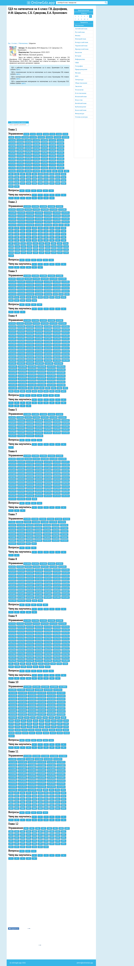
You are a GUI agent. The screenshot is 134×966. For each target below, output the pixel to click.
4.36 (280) (30, 336)
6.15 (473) (30, 462)
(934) (11, 793)
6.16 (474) (39, 462)
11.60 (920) (12, 787)
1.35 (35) (52, 146)
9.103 (47, 664)
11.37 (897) (22, 774)
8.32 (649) (57, 576)
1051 (63, 844)
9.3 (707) (43, 620)
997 (43, 828)
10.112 (39, 733)
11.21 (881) (41, 765)
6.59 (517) (48, 480)
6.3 (34, 503)
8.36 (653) (30, 579)
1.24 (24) (20, 143)
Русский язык (80, 32)
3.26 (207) (65, 285)
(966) (22, 802)
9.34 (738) (12, 636)
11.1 (22, 812)
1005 (28, 831)
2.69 (11, 234)
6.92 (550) (30, 496)
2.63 (34, 231)
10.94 (41, 727)
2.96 (52, 240)
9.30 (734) (39, 633)
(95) (11, 174)
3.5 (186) (59, 276)
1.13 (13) (49, 137)
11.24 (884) (12, 768)
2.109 (11, 246)
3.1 (22, 304)
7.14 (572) (12, 525)
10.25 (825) (22, 699)
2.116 (54, 246)
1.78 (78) (60, 165)
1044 (22, 844)
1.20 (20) (44, 140)
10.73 (35, 720)
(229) (66, 294)
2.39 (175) (57, 222)
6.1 (22, 503)
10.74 (41, 720)
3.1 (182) (27, 276)
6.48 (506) (12, 477)
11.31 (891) (22, 771)
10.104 (45, 730)
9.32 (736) (57, 633)
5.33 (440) (65, 426)
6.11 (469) (53, 459)
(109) (34, 177)
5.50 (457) (30, 436)
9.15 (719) (30, 627)
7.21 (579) (12, 528)
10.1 (22, 740)
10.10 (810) (48, 690)
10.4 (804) (54, 687)
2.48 (67, 225)
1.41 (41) (44, 149)
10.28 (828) (51, 699)
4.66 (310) (48, 348)
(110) (40, 177)
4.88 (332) (57, 357)
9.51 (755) (39, 642)
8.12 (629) (62, 567)
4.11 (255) (53, 323)
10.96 (54, 727)
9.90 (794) (12, 660)
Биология (78, 52)
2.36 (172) (30, 222)
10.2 (27, 740)
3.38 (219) (48, 291)
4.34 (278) (12, 336)
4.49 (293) (21, 342)
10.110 (25, 733)
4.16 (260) (39, 326)
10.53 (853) (61, 711)
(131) (46, 183)
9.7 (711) (20, 623)
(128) (28, 183)
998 (49, 828)
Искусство (79, 100)
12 (40, 198)
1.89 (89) (36, 171)
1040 (57, 841)
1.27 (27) (44, 143)
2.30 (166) (39, 219)
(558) (34, 499)
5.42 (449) (21, 433)
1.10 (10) (25, 137)
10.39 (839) (41, 705)
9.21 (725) (21, 630)
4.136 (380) (41, 382)
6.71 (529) (30, 486)
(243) (28, 300)
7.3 (34, 548)
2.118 (66, 246)
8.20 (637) (12, 573)
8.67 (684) (57, 591)
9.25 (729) (57, 630)
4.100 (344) (39, 363)
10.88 (66, 724)
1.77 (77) (52, 165)
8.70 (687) (21, 594)
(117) (22, 180)
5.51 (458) (39, 436)
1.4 (40, 191)
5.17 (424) (48, 420)
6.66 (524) (48, 483)
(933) (63, 790)
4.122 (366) (22, 376)
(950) (46, 796)
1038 (46, 841)
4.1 (22, 395)
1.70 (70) (52, 162)
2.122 (29, 249)
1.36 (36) (60, 146)
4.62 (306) (12, 348)
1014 (22, 834)
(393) (41, 388)
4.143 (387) (51, 385)
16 (63, 403)
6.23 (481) (39, 465)
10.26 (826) (32, 699)
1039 (51, 841)
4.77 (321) (21, 354)
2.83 (34, 237)
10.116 (66, 733)
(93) (60, 171)
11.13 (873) (22, 762)
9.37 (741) (39, 636)
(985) (16, 808)
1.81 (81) (28, 168)
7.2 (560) (34, 519)
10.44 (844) (32, 708)
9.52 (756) (48, 642)
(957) (28, 799)
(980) (46, 805)
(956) (22, 799)
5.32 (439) (57, 426)
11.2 (27, 812)
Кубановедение (80, 107)
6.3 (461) (43, 456)
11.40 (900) (51, 774)
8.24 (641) (48, 573)
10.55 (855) (22, 714)
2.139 (11, 256)
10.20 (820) (32, 696)
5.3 (34, 440)
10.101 (24, 730)
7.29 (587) (21, 531)
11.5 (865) (63, 756)
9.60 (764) (57, 645)
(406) (57, 391)
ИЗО (76, 76)
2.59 (11, 231)
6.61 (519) (65, 480)
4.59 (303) (48, 345)
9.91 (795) (21, 660)
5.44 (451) (39, 433)
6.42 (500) (21, 474)
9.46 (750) (57, 639)
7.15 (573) (21, 525)
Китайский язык (80, 103)
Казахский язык (80, 110)
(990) (46, 808)
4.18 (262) (57, 326)
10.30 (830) (12, 702)
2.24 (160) (48, 216)
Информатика (80, 59)
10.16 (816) (51, 693)
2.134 (41, 252)
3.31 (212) (48, 288)
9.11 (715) (53, 623)
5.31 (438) (48, 426)
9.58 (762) (39, 645)
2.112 (29, 246)
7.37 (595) (30, 534)
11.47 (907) (61, 777)
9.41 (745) (12, 639)
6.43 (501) (30, 474)
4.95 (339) (57, 360)
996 (38, 828)
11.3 (33, 812)
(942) (57, 793)
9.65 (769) (39, 648)
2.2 (28, 260)
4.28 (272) (21, 333)
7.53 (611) (47, 540)
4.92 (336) (30, 360)
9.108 (17, 667)
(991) (51, 808)
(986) (22, 808)
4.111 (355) (32, 369)
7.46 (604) (47, 537)
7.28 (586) (12, 531)
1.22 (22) (60, 140)
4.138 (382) (60, 382)
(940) (46, 793)
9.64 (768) (30, 648)
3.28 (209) (21, 288)
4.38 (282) (48, 336)
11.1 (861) (27, 756)
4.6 (51, 395)
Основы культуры (81, 117)
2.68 (63, 231)
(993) (63, 808)
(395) (53, 388)
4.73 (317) (48, 351)
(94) (66, 171)
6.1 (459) (27, 456)
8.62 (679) (12, 591)
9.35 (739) (21, 636)
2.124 (41, 249)
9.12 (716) (62, 623)
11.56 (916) (32, 784)
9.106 (65, 664)
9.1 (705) (27, 620)
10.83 (35, 724)
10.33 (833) (41, 702)
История (78, 56)
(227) (55, 294)
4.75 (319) (65, 351)
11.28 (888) (51, 768)
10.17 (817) (61, 693)
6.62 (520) (12, 483)
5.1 (22, 440)
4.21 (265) (21, 329)
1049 (51, 844)
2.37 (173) (39, 222)
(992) (57, 808)
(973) (63, 802)
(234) (34, 297)
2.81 (22, 237)
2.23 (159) (39, 216)
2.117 (60, 246)
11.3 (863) (45, 756)
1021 (63, 834)
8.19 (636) (65, 570)
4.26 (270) (65, 329)
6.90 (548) (12, 496)
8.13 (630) (12, 570)
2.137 (60, 252)
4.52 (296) (48, 342)
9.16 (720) (39, 627)
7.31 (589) (38, 531)
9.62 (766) (12, 648)
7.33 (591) (56, 531)
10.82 (29, 724)
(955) (16, 799)
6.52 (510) (48, 477)
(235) (40, 297)
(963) (63, 799)
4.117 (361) (32, 373)
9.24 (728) (48, 630)
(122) (51, 180)
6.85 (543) (30, 493)
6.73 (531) (48, 486)
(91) (49, 171)
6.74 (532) (57, 486)
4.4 (40, 395)
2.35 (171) (21, 222)
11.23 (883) (61, 765)
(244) (34, 300)
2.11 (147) (53, 209)
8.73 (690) (48, 594)
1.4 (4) (46, 134)
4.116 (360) (22, 373)
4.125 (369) (51, 376)
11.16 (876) (51, 762)
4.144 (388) (61, 385)
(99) (34, 174)
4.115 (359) (12, 373)
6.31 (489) (48, 468)
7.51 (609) (30, 540)
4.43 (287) (30, 339)
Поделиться (14, 928)
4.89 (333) (65, 357)
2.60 (16, 231)
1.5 (45, 191)
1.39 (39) (28, 149)
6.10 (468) (44, 459)
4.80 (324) (48, 354)
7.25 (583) (47, 528)
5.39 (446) (57, 429)
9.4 (40, 671)
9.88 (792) (57, 657)
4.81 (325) (57, 354)
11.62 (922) (32, 787)
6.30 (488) (39, 468)
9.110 (29, 667)
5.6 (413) (12, 417)
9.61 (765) (65, 645)
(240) (11, 300)
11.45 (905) (41, 777)
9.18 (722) (57, 627)
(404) (46, 391)
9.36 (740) (30, 636)
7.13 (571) (62, 522)
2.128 (66, 249)
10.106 (59, 730)
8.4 (40, 605)
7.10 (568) (36, 522)
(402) (34, 391)
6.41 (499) (12, 474)
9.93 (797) (39, 660)
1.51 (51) (12, 156)
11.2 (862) (36, 756)
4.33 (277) (65, 333)
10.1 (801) (27, 687)
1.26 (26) (36, 143)
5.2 (28, 440)
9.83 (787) (12, 657)
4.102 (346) (58, 363)
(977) (28, 805)
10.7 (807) (21, 690)
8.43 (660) (30, 582)
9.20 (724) (12, 630)
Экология (78, 86)
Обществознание (81, 83)
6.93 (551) (39, 496)
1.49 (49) (52, 152)
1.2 (28, 191)
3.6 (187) (12, 279)
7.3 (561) (42, 519)
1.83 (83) (44, 168)
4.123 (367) (32, 376)
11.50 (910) (32, 781)
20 (28, 406)
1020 (57, 834)
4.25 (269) (57, 329)
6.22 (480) (30, 465)
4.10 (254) (44, 323)
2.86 (52, 237)
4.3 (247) (43, 320)
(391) (30, 388)
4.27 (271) (12, 333)
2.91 (22, 240)
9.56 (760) (21, 645)
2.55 (46, 228)
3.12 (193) (62, 279)
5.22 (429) (30, 423)
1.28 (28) (52, 143)
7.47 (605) (56, 537)
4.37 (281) (39, 336)
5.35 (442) (21, 429)
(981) (51, 805)
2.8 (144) (28, 209)
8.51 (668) (39, 585)
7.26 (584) (56, 528)
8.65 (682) (39, 591)
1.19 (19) (36, 140)
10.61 (20, 717)
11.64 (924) (51, 787)
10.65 (45, 717)
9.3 (34, 671)
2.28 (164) (21, 219)
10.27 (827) (41, 699)
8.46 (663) (57, 582)
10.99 (11, 730)
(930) (45, 790)
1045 (28, 844)
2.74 (40, 234)
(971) (51, 802)
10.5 (45, 740)
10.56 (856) (32, 714)
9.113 (47, 667)
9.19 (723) (65, 627)
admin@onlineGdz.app (85, 963)
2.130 (17, 252)
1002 (11, 831)
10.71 (23, 720)
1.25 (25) (28, 143)
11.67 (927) (22, 790)
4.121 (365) (12, 376)
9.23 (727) (39, 630)
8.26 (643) (65, 573)
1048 (46, 844)
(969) (40, 802)
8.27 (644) (12, 576)
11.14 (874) (32, 762)
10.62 (27, 717)
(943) (63, 793)
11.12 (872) (12, 762)
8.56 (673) (21, 588)
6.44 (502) (39, 474)
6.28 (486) (21, 468)
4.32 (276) (57, 333)
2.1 (22, 260)
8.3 (34, 605)
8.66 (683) (48, 591)
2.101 (23, 243)
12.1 (22, 851)
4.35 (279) (21, 336)
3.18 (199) (57, 282)
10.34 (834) (51, 702)
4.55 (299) (12, 345)
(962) (57, 799)
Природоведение (81, 69)
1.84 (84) (52, 168)
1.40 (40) (36, 149)
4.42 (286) (21, 339)
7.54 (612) (56, 540)
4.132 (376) (60, 379)
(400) (22, 391)
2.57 (57, 228)
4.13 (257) (12, 326)
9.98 (16, 664)
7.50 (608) (21, 540)
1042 (11, 844)
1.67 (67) (28, 162)
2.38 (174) (48, 222)
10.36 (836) (12, 705)
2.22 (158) (30, 216)
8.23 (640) (39, 573)
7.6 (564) (66, 519)
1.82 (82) (36, 168)
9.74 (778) (57, 651)
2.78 (63, 234)
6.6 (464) (12, 459)
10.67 (57, 717)
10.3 (33, 740)
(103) (57, 174)
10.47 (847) (61, 708)
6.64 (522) (30, 483)
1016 (34, 834)
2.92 (28, 240)
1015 (28, 834)
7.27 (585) (64, 528)
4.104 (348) (22, 366)
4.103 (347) (12, 366)
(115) (11, 180)
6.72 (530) (39, 486)
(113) (57, 177)
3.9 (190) (36, 279)
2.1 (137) (27, 206)
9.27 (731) (12, 633)
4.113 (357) (51, 369)
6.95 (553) (57, 496)
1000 (61, 828)
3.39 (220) (57, 291)
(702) (28, 600)
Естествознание (80, 93)
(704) (40, 600)
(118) (28, 180)
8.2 (28, 605)
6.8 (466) (28, 459)
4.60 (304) (57, 345)
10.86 (54, 724)
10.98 (66, 727)
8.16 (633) (39, 570)
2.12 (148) (62, 209)
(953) (63, 796)
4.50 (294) (30, 342)
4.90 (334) (12, 360)
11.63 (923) (41, 787)
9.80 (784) (48, 654)
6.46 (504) (57, 474)
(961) (51, 799)
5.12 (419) (62, 417)
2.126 (54, 249)
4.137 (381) (51, 382)
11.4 (39, 812)
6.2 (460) (35, 456)
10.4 (39, 740)
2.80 (16, 237)
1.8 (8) (11, 137)
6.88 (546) (57, 493)
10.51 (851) (41, 711)
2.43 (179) (30, 225)
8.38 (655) (48, 579)
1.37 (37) (12, 149)
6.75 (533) (65, 486)
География (79, 66)
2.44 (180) (39, 225)
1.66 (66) (20, 162)
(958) (34, 799)
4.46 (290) (57, 339)
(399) (16, 391)
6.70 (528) (21, 486)
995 (32, 828)
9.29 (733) (30, 633)
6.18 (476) (57, 462)
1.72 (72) (12, 165)
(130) (40, 183)
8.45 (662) (48, 582)
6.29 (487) (30, 468)
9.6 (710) (12, 623)
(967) (28, 802)
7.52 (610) (38, 540)
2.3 (34, 260)
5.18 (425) (57, 420)
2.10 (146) (44, 209)
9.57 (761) (30, 645)
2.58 (63, 228)
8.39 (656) (57, 579)
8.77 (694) (21, 597)
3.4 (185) (51, 276)
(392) (36, 388)
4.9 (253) (36, 323)
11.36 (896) (12, 774)
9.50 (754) (30, 642)
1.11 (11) (33, 137)
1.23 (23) (12, 143)
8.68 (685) (65, 591)
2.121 (23, 249)
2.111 (23, 246)
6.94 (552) (48, 496)
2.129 (11, 252)
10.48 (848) (12, 711)
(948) (34, 796)
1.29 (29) (60, 143)
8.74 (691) (57, 594)
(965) (16, 802)
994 (26, 828)
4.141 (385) (32, 385)
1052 (11, 847)
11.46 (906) (51, 777)
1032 (11, 841)
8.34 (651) (12, 579)
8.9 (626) (36, 567)
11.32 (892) (32, 771)
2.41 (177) (12, 225)
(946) (22, 796)
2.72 (28, 234)
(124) (63, 180)
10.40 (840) (51, 705)
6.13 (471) (12, 462)
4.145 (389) (12, 388)
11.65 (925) (61, 787)
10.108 (11, 733)
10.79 (11, 724)
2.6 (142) (12, 209)
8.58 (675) (39, 588)
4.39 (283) (57, 336)
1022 (11, 837)
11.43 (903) (22, 777)
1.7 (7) (65, 134)
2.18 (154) (57, 212)
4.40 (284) (65, 336)
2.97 (57, 240)
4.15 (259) (30, 326)
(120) (40, 180)
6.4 (40, 503)
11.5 (45, 812)
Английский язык (81, 29)
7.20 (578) (64, 525)
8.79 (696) (39, 597)
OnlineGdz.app (43, 2)
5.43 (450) (30, 433)
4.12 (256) (62, 323)
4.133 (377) (12, 382)
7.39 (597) (47, 534)
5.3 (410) (43, 414)
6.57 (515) (30, 480)
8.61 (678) (65, 588)
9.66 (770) (48, 648)
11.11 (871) (57, 759)
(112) (51, 177)
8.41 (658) (12, 582)
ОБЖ (77, 63)
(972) (57, 802)
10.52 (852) (51, 711)
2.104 (41, 243)
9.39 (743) (57, 636)
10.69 (11, 720)
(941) (51, 793)
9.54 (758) (65, 642)
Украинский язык (81, 46)
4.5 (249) (59, 320)
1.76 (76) (44, 165)
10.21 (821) (41, 696)
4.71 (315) (30, 351)
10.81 (23, 724)
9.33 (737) (65, 633)
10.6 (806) (12, 690)
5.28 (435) (21, 426)
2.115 (47, 246)
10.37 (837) (22, 705)
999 (55, 828)
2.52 (28, 228)
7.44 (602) (30, 537)
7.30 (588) (30, 531)
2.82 (28, 237)
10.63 (33, 717)
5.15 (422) (30, 420)
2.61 (22, 231)
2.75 (46, 234)
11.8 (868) (30, 759)
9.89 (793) (65, 657)
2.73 (34, 234)
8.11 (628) (53, 567)
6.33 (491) (65, 468)
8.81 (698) (57, 597)
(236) (46, 297)
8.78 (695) (30, 597)
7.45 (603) (38, 537)
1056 (34, 847)
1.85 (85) (60, 168)
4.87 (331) (48, 357)
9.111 (35, 667)
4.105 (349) (32, 366)
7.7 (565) (12, 522)
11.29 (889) (60, 768)
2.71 (22, 234)
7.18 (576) (47, 525)
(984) (11, 808)
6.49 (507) (21, 477)
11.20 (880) (32, 765)
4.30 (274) (39, 333)
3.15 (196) (30, 282)
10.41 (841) (60, 705)
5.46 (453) (57, 433)
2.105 (47, 243)
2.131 (23, 252)
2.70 (16, 234)
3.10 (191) (44, 279)
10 (28, 198)
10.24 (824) (12, 699)
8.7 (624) (20, 567)
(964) (11, 802)
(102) (51, 174)
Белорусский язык (81, 42)
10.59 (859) (60, 714)
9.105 (59, 664)
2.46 (55, 225)
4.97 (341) (12, 363)
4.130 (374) (41, 379)
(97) (22, 174)
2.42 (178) (21, 225)
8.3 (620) (43, 563)
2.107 (59, 243)
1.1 (22, 191)
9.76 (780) (12, 654)
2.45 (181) (48, 225)
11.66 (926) (12, 790)
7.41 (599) (64, 534)
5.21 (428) (21, 423)
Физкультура (79, 113)
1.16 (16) (12, 140)
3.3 (34, 304)
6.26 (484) (65, 465)
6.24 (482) (48, 465)
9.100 (28, 664)
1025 (28, 837)
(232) (22, 297)
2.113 (35, 246)
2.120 (17, 249)
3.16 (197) (39, 282)
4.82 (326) (65, 354)
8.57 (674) (30, 588)
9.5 (45, 671)
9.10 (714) (44, 623)
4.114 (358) (61, 369)
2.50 (16, 228)
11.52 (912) (51, 781)
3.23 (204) (39, 285)
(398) (11, 391)
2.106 (53, 243)
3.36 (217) (30, 291)
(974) (11, 805)
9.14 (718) (21, 627)
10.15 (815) (41, 693)
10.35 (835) (61, 702)
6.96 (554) (65, 496)
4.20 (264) (12, 329)
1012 (11, 834)
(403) (40, 391)
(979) (40, 805)
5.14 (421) (21, 420)
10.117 (11, 736)
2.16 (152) (39, 212)
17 (11, 406)
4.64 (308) (30, 348)
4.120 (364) (60, 373)
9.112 (41, 667)
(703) (34, 600)
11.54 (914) (12, 784)
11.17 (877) (61, 762)
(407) (63, 391)
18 (17, 406)
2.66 (52, 231)
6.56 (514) (21, 480)
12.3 (33, 851)
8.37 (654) (39, 579)
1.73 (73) (20, 165)
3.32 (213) (57, 288)
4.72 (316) (39, 351)
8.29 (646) (30, 576)
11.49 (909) (22, 781)
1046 (34, 844)
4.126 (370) (61, 376)
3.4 (40, 304)
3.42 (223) (21, 294)
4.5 (45, 395)
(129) (34, 183)
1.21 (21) (52, 140)
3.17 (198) (48, 282)
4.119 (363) (51, 373)
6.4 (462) (51, 456)
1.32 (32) (28, 146)
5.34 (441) (12, 429)
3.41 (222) (12, 294)
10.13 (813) (22, 693)
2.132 (29, 252)
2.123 (35, 249)
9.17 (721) (48, 627)
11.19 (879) (22, 765)
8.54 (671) (65, 585)
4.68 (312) (65, 348)
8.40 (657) (65, 579)
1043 (16, 844)
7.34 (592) (64, 531)
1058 (46, 847)
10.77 (60, 720)
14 (52, 198)
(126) (16, 183)
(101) (46, 174)
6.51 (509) (39, 477)
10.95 (47, 727)
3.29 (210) (30, 288)
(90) (43, 171)
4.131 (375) (51, 379)
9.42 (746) (21, 639)
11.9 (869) (39, 759)
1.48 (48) (44, 152)
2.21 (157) (21, 216)
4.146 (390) (22, 388)
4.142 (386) (41, 385)
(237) (51, 297)
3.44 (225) (39, 294)
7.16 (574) (30, 525)
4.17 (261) (48, 326)
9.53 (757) (57, 642)
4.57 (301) (30, 345)
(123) (57, 180)
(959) (40, 799)
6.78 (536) (30, 490)
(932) (57, 790)
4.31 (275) (48, 333)
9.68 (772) (65, 648)
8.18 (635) (57, 570)
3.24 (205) (48, 285)
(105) (11, 177)
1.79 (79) (12, 168)
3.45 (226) (48, 294)
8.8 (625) (28, 567)
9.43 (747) (30, 639)
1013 (16, 834)
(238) (57, 297)
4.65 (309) (39, 348)
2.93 (34, 240)
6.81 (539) (57, 490)
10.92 (29, 727)
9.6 (51, 671)
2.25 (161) (57, 216)
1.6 (51, 191)
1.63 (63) (52, 159)
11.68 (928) (32, 790)
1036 (34, 841)
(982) (57, 805)
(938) (34, 793)
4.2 (28, 395)
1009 (51, 831)
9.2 (28, 671)
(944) (11, 796)
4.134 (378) (22, 382)
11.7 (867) (21, 759)
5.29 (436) (30, 426)
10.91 (23, 727)
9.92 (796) (30, 660)
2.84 (40, 237)
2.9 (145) (36, 209)
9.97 (11, 664)
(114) (63, 177)
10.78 (66, 720)
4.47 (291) (65, 339)
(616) (28, 543)
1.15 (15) (65, 137)
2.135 (47, 252)
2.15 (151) (30, 212)
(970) (46, 802)
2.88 (63, 237)
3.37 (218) (39, 291)
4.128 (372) (22, 379)
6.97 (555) (12, 499)
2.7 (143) (20, 209)
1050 (57, 844)
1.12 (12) (41, 137)
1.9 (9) (18, 137)
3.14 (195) (21, 282)
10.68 (63, 717)
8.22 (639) (30, 573)
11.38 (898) (32, 774)
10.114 (53, 733)
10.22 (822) (51, 696)
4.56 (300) (21, 345)
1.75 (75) (36, 165)
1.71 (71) (60, 162)
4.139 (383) (12, 385)
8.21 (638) (21, 573)
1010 (57, 831)
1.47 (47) (36, 152)
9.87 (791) (48, 657)
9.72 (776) (39, 651)
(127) (22, 183)
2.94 (40, 240)
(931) (51, 790)
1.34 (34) (44, 146)
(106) (16, 177)
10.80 (17, 724)
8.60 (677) (57, 588)
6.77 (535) (21, 490)
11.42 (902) (12, 777)
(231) (16, 297)
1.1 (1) (26, 134)
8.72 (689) (39, 594)
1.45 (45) (20, 152)
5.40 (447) (65, 429)
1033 (16, 841)
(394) (47, 388)
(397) (65, 388)
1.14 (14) (57, 137)
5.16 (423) (39, 420)
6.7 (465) (20, 459)
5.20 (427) (12, 423)
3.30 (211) (39, 288)
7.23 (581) (30, 528)
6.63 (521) (21, 483)
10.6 (51, 740)
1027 (40, 837)
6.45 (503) (48, 474)
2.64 (40, 231)
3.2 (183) (35, 276)
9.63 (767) (21, 648)
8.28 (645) (21, 576)
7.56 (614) (12, 543)
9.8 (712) (28, 623)
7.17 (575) (38, 525)
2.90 (16, 240)
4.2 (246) (35, 320)
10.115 (60, 733)
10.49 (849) (22, 711)
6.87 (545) (48, 493)
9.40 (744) (65, 636)
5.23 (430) (39, 423)
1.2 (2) (33, 134)
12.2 (27, 851)
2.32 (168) (57, 219)
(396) (59, 388)
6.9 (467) (36, 459)
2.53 (34, 228)
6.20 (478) (12, 465)
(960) (46, 799)
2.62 (28, 231)
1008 (46, 831)
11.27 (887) (41, 768)
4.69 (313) (12, 351)
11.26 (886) (32, 768)
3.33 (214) (65, 288)
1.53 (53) (28, 156)
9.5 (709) (59, 620)
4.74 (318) (57, 351)
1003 (16, 831)
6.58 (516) (39, 480)
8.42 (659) (21, 582)
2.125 (47, 249)
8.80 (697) (48, 597)
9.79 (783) (39, 654)
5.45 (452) (48, 433)
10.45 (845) (41, 708)
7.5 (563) (58, 519)
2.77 (57, 234)
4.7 (57, 395)
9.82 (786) (65, 654)
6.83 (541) (12, 493)
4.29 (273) (30, 333)
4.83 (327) (12, 357)
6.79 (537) (39, 490)
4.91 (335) (21, 360)
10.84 (41, 724)
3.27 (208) (12, 288)
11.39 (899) (41, 774)
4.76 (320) (12, 354)
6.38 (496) (48, 471)
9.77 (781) (21, 654)
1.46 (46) (28, 152)
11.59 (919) (60, 784)
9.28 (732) (21, 633)
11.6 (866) (12, 759)
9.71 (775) (30, 651)
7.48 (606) (64, 537)
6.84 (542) (21, 493)
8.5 (45, 605)
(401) (28, 391)
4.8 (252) (28, 323)
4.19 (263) (65, 326)
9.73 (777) (48, 651)
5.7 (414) (20, 417)
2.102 (29, 243)
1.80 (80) (20, 168)
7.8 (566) (19, 522)
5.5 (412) (59, 414)
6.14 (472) (21, 462)
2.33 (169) (65, 219)
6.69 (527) (12, 486)
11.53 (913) (61, 781)
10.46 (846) (51, 708)
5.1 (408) (27, 414)
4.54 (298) (65, 342)
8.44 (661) (39, 582)
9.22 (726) (30, 630)
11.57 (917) (41, 784)
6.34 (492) (12, 471)
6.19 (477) (65, 462)
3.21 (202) (21, 285)
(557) (28, 499)
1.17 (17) (20, 140)
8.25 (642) (57, 573)
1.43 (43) (60, 149)
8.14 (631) (21, 570)
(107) (22, 177)
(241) (16, 300)
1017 (40, 834)
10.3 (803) (45, 687)
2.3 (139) (43, 206)
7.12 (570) (53, 522)
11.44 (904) (32, 777)
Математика (79, 25)
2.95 (46, 240)
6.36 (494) (30, 471)
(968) (34, 802)
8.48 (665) (12, 585)
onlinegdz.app (17, 963)
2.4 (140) (51, 206)
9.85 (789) (30, 657)
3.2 (28, 304)
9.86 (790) (39, 657)
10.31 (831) (22, 702)
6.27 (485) (12, 468)
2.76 (52, 234)
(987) (28, 808)
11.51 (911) (41, 781)
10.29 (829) (60, 699)
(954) (11, 799)
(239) (63, 297)
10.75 (47, 720)
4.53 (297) (57, 342)
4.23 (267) (39, 329)
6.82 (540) (65, 490)
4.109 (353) (12, 369)
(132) (51, 183)
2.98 (63, 240)
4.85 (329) (30, 357)
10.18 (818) (12, 696)
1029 (51, 837)
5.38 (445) (48, 429)
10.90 (17, 727)
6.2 (28, 503)
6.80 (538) (48, 490)
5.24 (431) (48, 423)
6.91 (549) (21, 496)
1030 (57, 837)
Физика (77, 35)
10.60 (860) (12, 717)
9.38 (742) (48, 636)
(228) (61, 294)
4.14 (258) (21, 326)
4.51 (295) (39, 342)
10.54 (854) (12, 714)
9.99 (22, 664)
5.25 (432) (57, 423)
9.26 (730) (65, 630)
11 (34, 198)
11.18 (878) (12, 765)
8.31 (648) (48, 576)
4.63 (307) (21, 348)
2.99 (11, 243)
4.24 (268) (48, 329)
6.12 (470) (62, 459)
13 (46, 198)
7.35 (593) (12, 534)
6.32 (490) (57, 468)
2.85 (46, 237)
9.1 (22, 671)
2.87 (57, 237)
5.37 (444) (39, 429)
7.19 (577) (56, 525)
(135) (11, 186)
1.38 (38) (20, 149)
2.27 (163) (12, 219)
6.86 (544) (39, 493)
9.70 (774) (21, 651)
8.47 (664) (65, 582)
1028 (46, 837)
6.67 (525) (57, 483)
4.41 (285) (12, 339)
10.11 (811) (57, 690)
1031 (63, 837)
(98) (28, 174)
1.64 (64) (60, 159)
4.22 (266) (30, 329)
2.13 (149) (12, 212)
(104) (63, 174)
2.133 (35, 252)
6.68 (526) (65, 483)
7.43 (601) (21, 537)
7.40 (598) (56, 534)
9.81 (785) (57, 654)
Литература (79, 80)
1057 (40, 847)
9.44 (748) (39, 639)
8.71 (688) (30, 594)
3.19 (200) (65, 282)
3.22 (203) (30, 285)
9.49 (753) (21, 642)
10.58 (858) (51, 714)
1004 (22, 831)
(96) (17, 174)
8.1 (22, 605)
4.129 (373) (32, 379)
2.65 (46, 231)
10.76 (54, 720)
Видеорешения (83, 10)
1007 (40, 831)
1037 (40, 841)
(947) (28, 796)
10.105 (52, 730)
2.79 (11, 237)
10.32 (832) (32, 702)
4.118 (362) (41, 373)
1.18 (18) (28, 140)
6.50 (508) (30, 477)
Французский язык (81, 49)
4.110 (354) (22, 369)
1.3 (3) (39, 134)
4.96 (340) (65, 360)
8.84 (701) (21, 600)
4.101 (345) (48, 363)
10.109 (18, 733)
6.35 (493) (21, 471)
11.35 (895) (61, 771)
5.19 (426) (65, 420)
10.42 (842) (12, 708)
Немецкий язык (80, 39)
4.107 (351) (51, 366)
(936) (22, 793)
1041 (63, 841)
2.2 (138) (35, 206)
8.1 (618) (27, 563)
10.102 (31, 730)
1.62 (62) (44, 159)
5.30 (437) (39, 426)
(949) (40, 796)
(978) (34, 805)
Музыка (78, 73)
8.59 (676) (48, 588)
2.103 (35, 243)
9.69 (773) (12, 651)
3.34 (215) (12, 291)
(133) (57, 183)
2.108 (65, 243)
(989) (40, 808)
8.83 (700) (12, 600)
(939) (40, 793)
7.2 (28, 548)
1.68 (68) (36, 162)
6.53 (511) (57, 477)
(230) (11, 297)
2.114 (41, 246)
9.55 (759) (12, 645)
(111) (46, 177)
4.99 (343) (30, 363)
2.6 (51, 260)
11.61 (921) (22, 787)
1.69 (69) (44, 162)
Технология (79, 90)
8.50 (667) (30, 585)
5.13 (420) (12, 420)
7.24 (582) (38, 528)
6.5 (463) (59, 456)
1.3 (34, 191)
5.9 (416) (36, 417)
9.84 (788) (21, 657)
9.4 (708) (51, 620)
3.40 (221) (65, 291)
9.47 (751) (65, 639)
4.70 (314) (21, 351)
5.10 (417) (44, 417)
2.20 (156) (12, 216)
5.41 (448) (12, 433)
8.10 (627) (44, 567)
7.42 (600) (12, 537)
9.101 (34, 664)
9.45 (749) (48, 639)
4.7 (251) (20, 323)
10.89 (11, 727)
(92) (55, 171)
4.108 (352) (60, 366)
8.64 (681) (30, 591)
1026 (34, 837)
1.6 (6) (59, 134)
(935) (16, 793)
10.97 (60, 727)
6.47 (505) (65, 474)
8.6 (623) (12, 567)
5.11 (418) (53, 417)
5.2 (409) (35, 414)
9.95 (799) (57, 660)
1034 (22, 841)
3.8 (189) (28, 279)
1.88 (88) (28, 171)
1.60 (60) (28, 159)
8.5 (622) (59, 563)
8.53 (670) (57, 585)
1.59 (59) (20, 159)
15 (58, 403)
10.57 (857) (41, 714)
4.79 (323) (39, 354)
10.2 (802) (36, 687)
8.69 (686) (12, 594)
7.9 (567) (27, 522)
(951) (51, 796)
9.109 (23, 667)
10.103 (38, 730)
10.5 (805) (63, 687)
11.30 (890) (12, 771)
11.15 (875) (41, 762)
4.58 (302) (39, 345)
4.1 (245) (27, 320)
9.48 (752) (12, 642)
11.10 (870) (48, 759)
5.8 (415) (28, 417)
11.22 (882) (51, 765)
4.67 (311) (57, 348)
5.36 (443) (30, 429)
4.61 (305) (65, 345)
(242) (22, 300)
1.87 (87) (20, 171)
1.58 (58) (12, 159)
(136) (16, 186)
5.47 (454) (65, 433)
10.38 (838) (32, 705)
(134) (63, 183)
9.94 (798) (48, 660)
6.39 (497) (57, 471)
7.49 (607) (12, 540)
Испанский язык (81, 96)
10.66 (51, 717)
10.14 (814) (32, 693)
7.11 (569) (44, 522)
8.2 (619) (35, 563)
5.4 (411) (51, 414)
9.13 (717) (12, 627)
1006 (34, 831)
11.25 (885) (22, 768)
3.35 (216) (21, 291)
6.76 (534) (12, 490)
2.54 (40, 228)
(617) (34, 543)
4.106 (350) (41, 366)
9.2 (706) (35, 620)
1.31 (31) (20, 146)
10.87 (60, 724)
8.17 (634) (48, 570)
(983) (63, 805)
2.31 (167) (48, 219)
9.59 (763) (48, 645)
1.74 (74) (28, 165)
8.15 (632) (30, 570)
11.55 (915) (22, 784)
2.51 (22, 228)
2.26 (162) (65, 216)
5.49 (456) (21, 436)
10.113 (46, 733)
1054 (22, 847)
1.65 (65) (12, 162)
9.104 (53, 664)
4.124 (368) (41, 376)
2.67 (57, 231)
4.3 (34, 395)
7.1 (22, 548)
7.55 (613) (64, 540)
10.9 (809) (39, 690)
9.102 (41, 664)
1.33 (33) (36, 146)
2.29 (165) (30, 219)
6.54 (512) (65, 477)
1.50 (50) (60, 152)
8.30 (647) (39, 576)
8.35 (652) (21, 579)
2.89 (11, 240)
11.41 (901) (60, 774)
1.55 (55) (44, 156)
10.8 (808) (30, 690)
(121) (46, 180)
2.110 (17, 246)
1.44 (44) (12, 152)
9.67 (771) (57, 648)
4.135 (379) (32, 382)
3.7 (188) (20, 279)
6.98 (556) (21, 499)
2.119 (11, 249)
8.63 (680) (21, 591)
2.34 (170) (12, 222)
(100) (40, 174)
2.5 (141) (59, 206)
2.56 (52, 228)
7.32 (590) (47, 531)
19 (22, 406)
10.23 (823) (61, 696)
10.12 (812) (12, 693)
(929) (39, 790)
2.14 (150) (21, 212)
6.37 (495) (39, 471)
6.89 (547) (65, 493)
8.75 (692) (65, 594)
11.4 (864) (54, 756)
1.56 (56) (52, 156)
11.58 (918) (51, 784)
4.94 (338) (48, 360)
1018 (46, 834)
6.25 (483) (57, 465)
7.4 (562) (50, 519)
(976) (22, 805)
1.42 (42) (52, 149)
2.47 (61, 225)
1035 (28, 841)
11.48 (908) (12, 781)
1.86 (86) (12, 171)
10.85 (47, 724)
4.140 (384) (22, 385)
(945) (16, 796)
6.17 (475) (48, 462)
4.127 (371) (12, 379)
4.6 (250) (12, 323)
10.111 (32, 733)
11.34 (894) (51, 771)
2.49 (11, 228)
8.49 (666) (21, 585)
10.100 (17, 730)
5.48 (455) (12, 436)
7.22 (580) (21, 528)
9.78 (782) (30, 654)
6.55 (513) (12, 480)
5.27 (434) (12, 426)
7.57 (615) (21, 543)
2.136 (54, 252)
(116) (16, 180)
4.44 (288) (39, 339)
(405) (51, 391)
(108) (28, 177)
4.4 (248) (51, 320)
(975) (16, 805)
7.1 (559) (27, 519)
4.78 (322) (30, 354)
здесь (18, 69)
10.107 (66, 730)
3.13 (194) (12, 282)
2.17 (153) (48, 212)
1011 (63, 831)
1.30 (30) (12, 146)
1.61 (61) (36, 159)
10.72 (29, 720)
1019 (51, 834)
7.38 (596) (38, 534)
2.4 (40, 260)
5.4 (40, 440)
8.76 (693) (12, 597)
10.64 (39, 717)
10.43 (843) (22, 708)
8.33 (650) (65, 576)
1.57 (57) (60, 156)
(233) (28, 297)
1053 (16, 847)
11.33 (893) (41, 771)
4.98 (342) (21, 363)
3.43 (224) (30, 294)
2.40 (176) (65, 222)
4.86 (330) (39, 357)
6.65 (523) (39, 483)
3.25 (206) (57, 285)
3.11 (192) (53, 279)
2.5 (45, 260)
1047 (40, 844)
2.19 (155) (65, 212)
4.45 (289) (48, 339)
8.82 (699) (65, 597)
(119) (34, 180)
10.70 (17, 720)
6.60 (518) (57, 480)
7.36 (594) (21, 534)
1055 (28, 847)
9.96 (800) (65, 660)
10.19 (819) (22, 696)
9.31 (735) (48, 633)
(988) (34, 808)
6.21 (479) (21, 465)
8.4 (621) (51, 563)
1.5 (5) (52, 134)
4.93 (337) (39, 360)
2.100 (17, 243)
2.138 (66, 252)
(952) (57, 796)
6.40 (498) (65, 471)
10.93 (35, 727)
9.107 (11, 667)
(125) (11, 183)
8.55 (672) (12, 588)
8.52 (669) (48, 585)
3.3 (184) (43, 276)
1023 (16, 837)
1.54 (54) (36, 156)
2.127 (60, 249)
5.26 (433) (65, 423)
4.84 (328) (21, 357)
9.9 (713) (36, 623)
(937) (28, 793)
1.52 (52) (20, 156)
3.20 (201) (12, 285)
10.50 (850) (32, 711)
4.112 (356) (41, 369)
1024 (22, 837)
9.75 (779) (65, 651)
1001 (67, 828)
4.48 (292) (12, 342)
